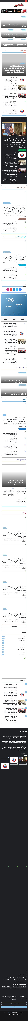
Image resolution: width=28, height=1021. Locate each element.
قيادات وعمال (22, 647)
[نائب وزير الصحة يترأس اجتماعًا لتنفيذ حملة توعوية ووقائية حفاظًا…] (7, 33)
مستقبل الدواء (22, 654)
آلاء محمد (22, 74)
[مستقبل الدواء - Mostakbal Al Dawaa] (19, 5)
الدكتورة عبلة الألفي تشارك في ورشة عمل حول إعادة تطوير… (14, 26)
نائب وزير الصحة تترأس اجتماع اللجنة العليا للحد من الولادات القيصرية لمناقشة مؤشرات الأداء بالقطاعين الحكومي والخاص (10, 105)
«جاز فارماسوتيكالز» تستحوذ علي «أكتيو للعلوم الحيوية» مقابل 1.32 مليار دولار (10, 230)
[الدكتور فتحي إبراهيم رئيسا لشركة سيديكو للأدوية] (25, 488)
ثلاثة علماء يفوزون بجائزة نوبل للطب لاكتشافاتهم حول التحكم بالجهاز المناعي (10, 434)
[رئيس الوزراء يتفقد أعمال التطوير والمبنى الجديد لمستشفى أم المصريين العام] (14, 377)
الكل (17, 50)
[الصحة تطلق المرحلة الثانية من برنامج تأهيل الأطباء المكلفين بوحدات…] (20, 42)
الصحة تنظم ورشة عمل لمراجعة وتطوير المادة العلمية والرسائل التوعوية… (20, 37)
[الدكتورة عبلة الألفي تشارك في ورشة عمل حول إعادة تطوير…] (14, 21)
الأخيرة (22, 319)
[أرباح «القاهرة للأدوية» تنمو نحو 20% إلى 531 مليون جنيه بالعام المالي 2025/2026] (25, 274)
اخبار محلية (24, 16)
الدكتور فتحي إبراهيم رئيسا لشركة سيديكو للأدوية (20, 492)
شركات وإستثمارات (21, 640)
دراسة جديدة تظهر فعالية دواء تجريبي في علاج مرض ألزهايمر (11, 453)
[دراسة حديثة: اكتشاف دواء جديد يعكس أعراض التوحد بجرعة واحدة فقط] (25, 438)
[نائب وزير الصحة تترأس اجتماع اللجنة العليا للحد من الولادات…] (7, 42)
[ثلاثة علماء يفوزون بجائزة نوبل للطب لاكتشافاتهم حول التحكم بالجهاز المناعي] (25, 431)
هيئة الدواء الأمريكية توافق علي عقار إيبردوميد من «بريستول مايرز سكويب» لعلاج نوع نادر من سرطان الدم (14, 210)
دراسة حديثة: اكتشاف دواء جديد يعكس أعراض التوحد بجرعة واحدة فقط (10, 441)
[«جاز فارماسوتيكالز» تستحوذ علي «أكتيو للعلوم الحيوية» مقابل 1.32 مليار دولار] (25, 227)
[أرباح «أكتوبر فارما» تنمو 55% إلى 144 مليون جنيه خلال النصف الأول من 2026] (5, 868)
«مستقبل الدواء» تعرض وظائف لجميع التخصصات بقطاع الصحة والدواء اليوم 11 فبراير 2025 (14, 616)
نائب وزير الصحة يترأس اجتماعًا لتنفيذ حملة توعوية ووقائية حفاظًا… (8, 37)
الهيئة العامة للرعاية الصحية (6, 986)
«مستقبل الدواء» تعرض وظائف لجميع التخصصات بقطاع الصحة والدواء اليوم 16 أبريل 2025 (14, 535)
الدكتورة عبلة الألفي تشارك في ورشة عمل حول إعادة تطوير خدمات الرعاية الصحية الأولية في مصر (14, 141)
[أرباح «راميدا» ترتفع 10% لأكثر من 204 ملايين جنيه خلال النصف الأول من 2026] (25, 267)
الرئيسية (20, 1014)
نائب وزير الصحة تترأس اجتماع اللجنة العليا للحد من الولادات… (7, 45)
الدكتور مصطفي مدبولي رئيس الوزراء (19, 986)
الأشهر (14, 319)
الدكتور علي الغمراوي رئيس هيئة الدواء (19, 984)
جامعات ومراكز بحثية (21, 649)
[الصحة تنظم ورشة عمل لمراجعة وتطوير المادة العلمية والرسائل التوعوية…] (20, 33)
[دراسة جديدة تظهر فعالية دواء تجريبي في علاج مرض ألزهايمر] (25, 451)
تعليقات (5, 319)
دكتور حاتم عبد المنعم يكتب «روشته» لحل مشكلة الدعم (20, 503)
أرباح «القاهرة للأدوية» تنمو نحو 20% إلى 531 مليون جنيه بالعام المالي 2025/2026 (10, 277)
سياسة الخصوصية (14, 1014)
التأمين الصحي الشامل (22, 975)
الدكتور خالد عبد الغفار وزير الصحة (20, 982)
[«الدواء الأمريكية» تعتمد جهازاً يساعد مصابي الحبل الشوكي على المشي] (25, 222)
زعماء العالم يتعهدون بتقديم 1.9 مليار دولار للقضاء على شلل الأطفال (14, 420)
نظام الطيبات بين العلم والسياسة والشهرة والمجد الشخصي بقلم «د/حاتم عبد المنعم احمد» (8, 494)
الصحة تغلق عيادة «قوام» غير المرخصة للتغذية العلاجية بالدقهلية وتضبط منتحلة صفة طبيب (10, 112)
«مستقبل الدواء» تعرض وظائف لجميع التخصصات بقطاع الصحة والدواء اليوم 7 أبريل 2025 (14, 562)
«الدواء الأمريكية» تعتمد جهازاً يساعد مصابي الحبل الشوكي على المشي (9, 224)
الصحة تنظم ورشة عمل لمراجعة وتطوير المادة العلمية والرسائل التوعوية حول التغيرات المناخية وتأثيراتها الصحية (10, 81)
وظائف (23, 645)
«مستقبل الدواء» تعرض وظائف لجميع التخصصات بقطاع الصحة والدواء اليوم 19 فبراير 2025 (14, 589)
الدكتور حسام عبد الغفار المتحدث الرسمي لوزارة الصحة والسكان (15, 979)
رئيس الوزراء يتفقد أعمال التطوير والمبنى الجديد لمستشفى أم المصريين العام (14, 381)
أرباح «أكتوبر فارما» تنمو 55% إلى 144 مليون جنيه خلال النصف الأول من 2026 (14, 258)
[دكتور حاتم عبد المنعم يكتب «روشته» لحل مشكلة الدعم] (25, 498)
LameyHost (10, 1013)
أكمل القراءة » (22, 150)
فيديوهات (23, 652)
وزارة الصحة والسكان (7, 989)
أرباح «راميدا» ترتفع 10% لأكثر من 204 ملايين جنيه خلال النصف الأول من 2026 (9, 270)
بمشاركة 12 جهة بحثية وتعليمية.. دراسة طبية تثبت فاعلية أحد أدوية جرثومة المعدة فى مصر (10, 447)
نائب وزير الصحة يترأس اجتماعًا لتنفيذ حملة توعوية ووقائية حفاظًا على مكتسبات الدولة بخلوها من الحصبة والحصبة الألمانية (10, 89)
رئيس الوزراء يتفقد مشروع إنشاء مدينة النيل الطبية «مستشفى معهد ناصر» (15, 394)
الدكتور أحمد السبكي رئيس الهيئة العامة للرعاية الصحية (16, 977)
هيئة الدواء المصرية (16, 989)
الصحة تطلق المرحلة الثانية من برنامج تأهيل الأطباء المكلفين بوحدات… (21, 46)
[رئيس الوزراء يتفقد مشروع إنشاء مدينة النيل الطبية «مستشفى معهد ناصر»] (14, 390)
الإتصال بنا (8, 1014)
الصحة (9, 399)
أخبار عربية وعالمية (12, 50)
